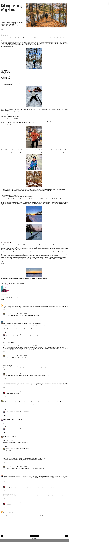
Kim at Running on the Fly (8, 419)
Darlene (4, 436)
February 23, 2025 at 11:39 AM (11, 436)
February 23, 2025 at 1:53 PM (26, 334)
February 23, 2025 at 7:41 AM (10, 363)
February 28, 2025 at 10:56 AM (14, 511)
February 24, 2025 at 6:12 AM (26, 466)
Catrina (4, 321)
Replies (6, 311)
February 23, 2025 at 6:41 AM (11, 321)
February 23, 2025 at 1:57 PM (26, 448)
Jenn (4, 494)
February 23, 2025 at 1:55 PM (26, 373)
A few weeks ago (60, 37)
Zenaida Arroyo (6, 304)
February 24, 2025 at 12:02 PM (12, 474)
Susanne (4, 456)
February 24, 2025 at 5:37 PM (10, 494)
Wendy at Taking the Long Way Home (12, 313)
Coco (4, 363)
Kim (13, 283)
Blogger (36, 540)
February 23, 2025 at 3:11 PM (11, 456)
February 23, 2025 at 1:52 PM (26, 313)
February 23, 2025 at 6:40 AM (14, 304)
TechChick (5, 474)
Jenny (4, 400)
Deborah (9, 283)
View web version (34, 538)
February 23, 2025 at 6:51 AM (12, 342)
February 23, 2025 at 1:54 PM (26, 355)
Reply (4, 309)
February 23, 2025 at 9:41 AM (10, 400)
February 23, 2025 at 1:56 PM (26, 391)
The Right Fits (5, 511)
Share (2, 299)
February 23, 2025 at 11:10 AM (18, 419)
